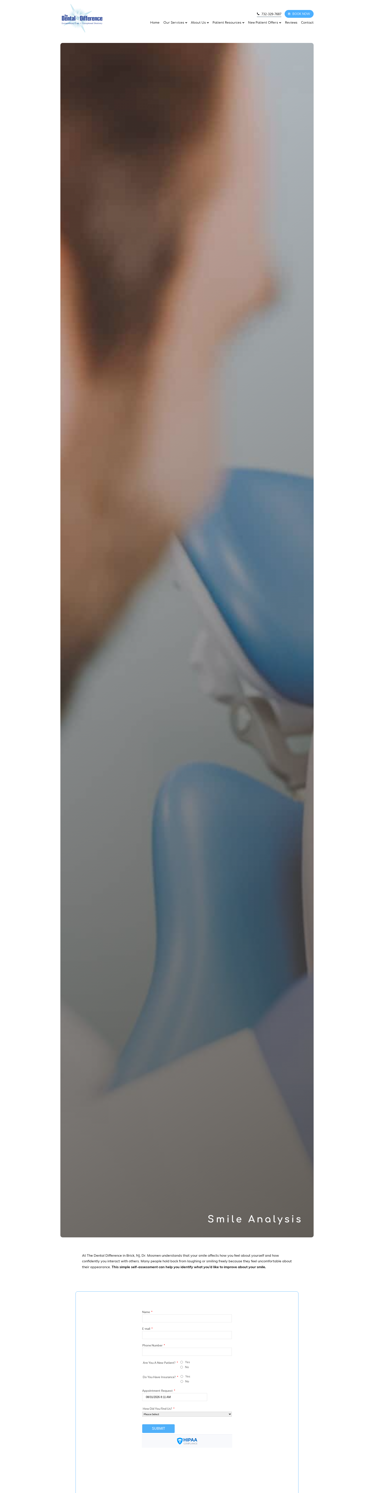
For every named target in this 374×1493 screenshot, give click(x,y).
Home (155, 22)
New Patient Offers (263, 22)
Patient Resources (227, 22)
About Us (198, 22)
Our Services (173, 22)
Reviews (291, 22)
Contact (307, 22)
